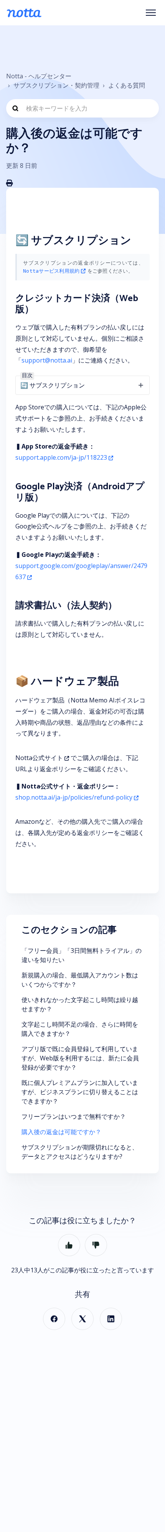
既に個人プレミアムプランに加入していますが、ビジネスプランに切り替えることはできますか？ (79, 1091)
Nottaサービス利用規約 (51, 271)
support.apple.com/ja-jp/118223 (61, 457)
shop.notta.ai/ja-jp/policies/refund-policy (73, 797)
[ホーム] (24, 12)
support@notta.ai (46, 360)
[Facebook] (54, 1319)
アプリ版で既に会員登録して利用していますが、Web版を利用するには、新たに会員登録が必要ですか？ (80, 1058)
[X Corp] (82, 1319)
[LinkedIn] (111, 1319)
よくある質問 (126, 85)
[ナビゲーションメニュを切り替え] (151, 12)
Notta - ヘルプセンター (38, 76)
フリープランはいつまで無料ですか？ (73, 1116)
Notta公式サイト (39, 758)
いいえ (96, 1245)
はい (69, 1245)
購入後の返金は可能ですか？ (61, 1132)
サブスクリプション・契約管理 (56, 85)
